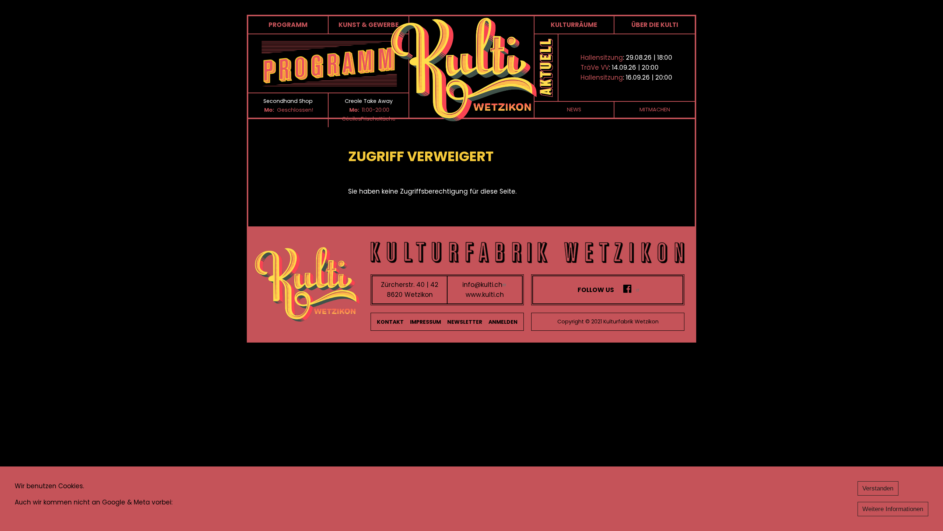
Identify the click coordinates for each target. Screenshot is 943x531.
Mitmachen (654, 109)
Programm (288, 24)
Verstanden (877, 488)
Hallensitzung (602, 57)
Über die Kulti (654, 24)
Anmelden (503, 322)
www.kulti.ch (485, 294)
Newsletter (464, 322)
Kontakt (390, 322)
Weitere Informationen (892, 509)
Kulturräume (574, 24)
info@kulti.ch (482, 284)
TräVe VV (595, 67)
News (574, 109)
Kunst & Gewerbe (369, 24)
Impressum (425, 322)
